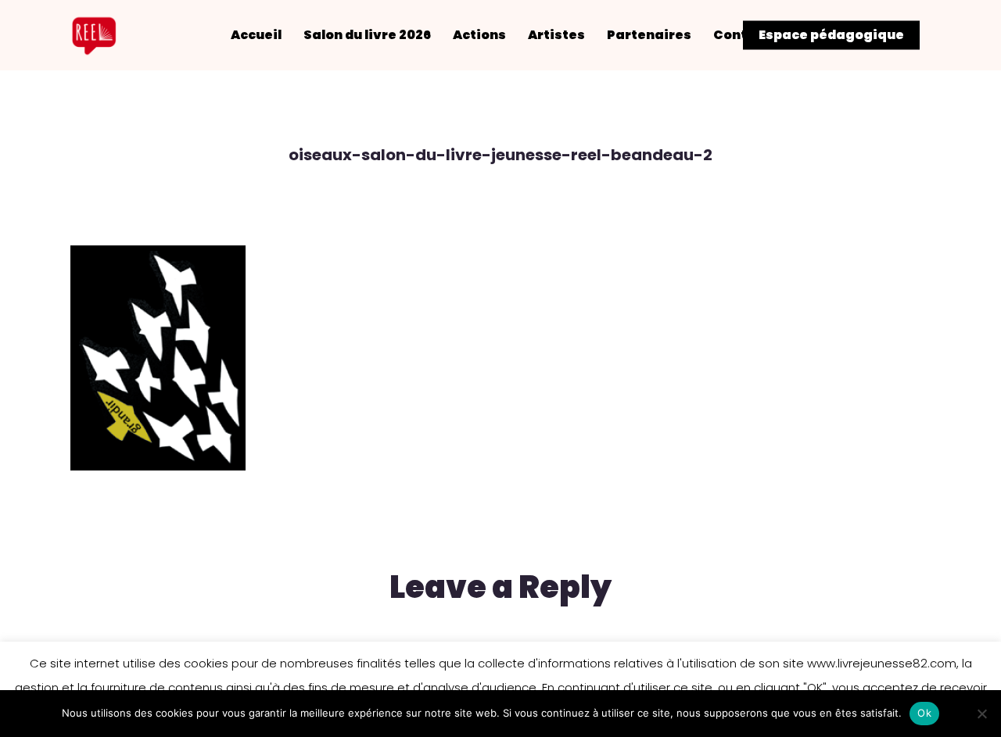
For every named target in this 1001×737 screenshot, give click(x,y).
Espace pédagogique (831, 35)
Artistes (556, 35)
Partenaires (649, 35)
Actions (479, 35)
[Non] (981, 713)
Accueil (256, 35)
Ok (924, 713)
